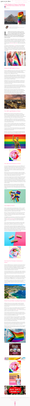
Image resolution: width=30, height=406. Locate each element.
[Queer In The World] (5, 1)
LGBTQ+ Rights (7, 8)
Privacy (12, 399)
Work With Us (15, 399)
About (11, 399)
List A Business (18, 399)
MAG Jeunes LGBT (12, 218)
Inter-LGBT (8, 218)
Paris (16, 309)
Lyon (18, 309)
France (9, 8)
